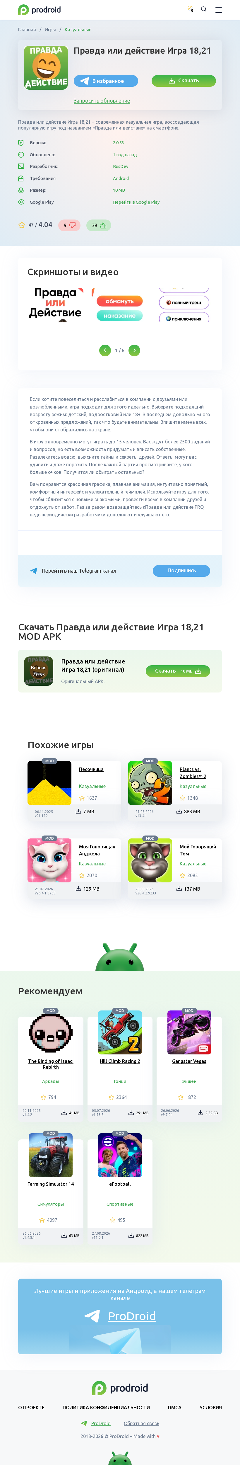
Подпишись (181, 570)
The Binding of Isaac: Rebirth (50, 1064)
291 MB (142, 1113)
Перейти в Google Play (136, 202)
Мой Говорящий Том (198, 850)
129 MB (91, 888)
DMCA (174, 1407)
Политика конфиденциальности (106, 1407)
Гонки (120, 1081)
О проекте (31, 1407)
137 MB (192, 888)
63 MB (74, 1236)
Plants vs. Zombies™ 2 (193, 773)
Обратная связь (141, 1423)
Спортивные (120, 1204)
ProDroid (132, 1316)
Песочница (91, 769)
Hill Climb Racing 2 (120, 1061)
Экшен (189, 1081)
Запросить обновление (102, 100)
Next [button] (134, 350)
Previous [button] (105, 350)
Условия (211, 1407)
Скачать (187, 80)
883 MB (192, 811)
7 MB (88, 811)
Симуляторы (50, 1204)
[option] (55, 305)
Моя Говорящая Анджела (97, 850)
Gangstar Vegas (189, 1061)
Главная (27, 29)
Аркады (50, 1081)
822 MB (142, 1236)
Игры (50, 29)
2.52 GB (211, 1113)
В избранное (108, 81)
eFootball (120, 1184)
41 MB (74, 1113)
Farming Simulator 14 (51, 1184)
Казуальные (77, 29)
